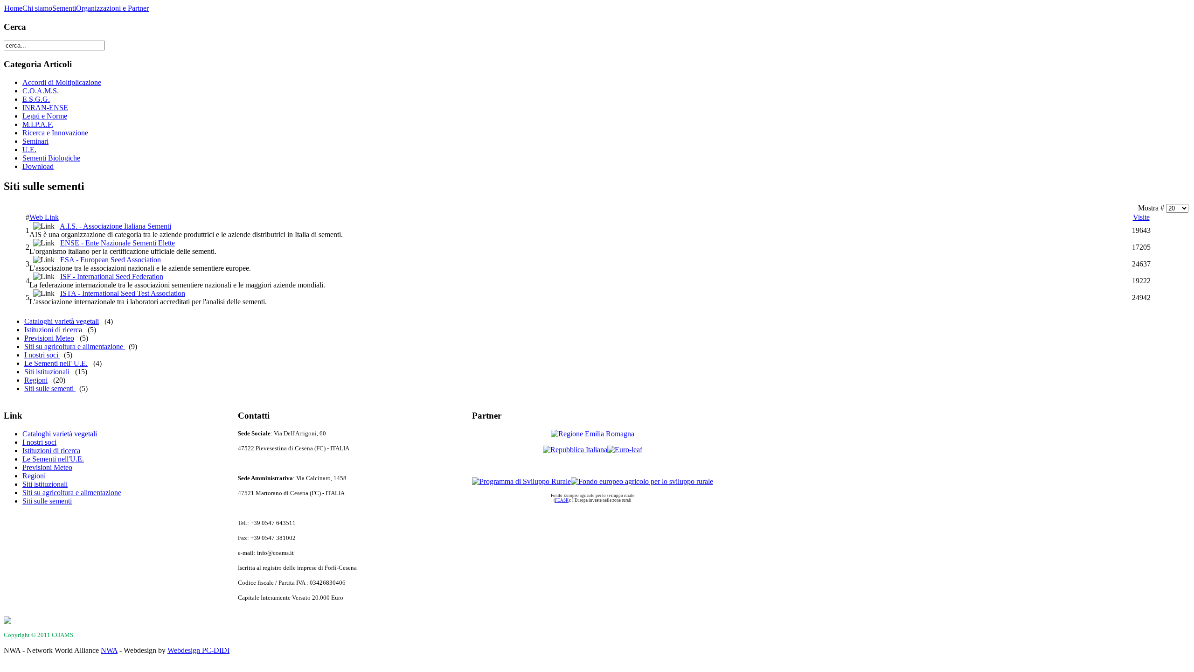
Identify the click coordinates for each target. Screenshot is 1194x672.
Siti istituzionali (46, 372)
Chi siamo (37, 8)
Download (38, 166)
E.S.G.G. (36, 99)
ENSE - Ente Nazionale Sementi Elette (117, 243)
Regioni (36, 380)
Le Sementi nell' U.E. (56, 363)
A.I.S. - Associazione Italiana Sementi (115, 226)
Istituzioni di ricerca (53, 330)
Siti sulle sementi (50, 388)
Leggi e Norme (44, 116)
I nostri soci (42, 355)
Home (13, 8)
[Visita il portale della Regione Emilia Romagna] (592, 434)
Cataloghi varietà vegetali (61, 321)
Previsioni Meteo (49, 338)
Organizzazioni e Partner (112, 8)
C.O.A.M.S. (40, 91)
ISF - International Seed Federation (111, 276)
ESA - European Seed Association (110, 260)
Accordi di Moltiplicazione (61, 82)
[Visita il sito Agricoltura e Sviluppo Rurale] (642, 481)
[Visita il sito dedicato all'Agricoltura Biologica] (624, 450)
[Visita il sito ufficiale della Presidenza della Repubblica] (575, 450)
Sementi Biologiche (51, 158)
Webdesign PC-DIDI (198, 650)
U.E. (29, 150)
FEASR (562, 500)
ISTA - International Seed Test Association (122, 293)
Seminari (35, 141)
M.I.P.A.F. (37, 124)
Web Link (44, 217)
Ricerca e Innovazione (55, 133)
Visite (1141, 217)
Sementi (64, 8)
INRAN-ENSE (45, 108)
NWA (109, 650)
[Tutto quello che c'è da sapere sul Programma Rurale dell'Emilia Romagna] (521, 481)
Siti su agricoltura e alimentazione (74, 346)
